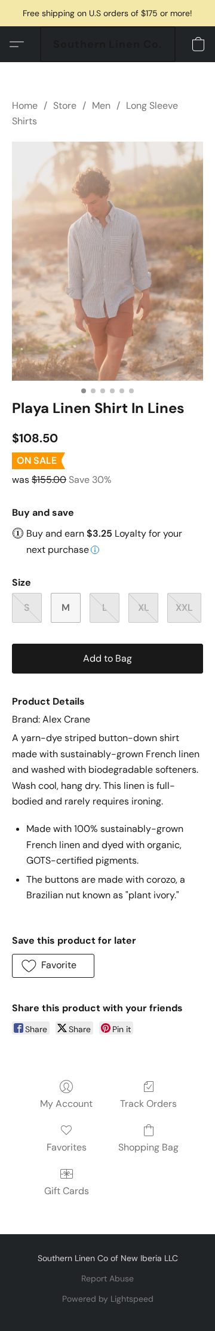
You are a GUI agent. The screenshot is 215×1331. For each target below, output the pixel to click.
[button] (108, 44)
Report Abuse (107, 1278)
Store (64, 105)
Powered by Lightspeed (107, 1298)
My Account (66, 1103)
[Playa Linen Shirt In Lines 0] (107, 261)
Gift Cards (66, 1191)
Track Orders (148, 1103)
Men (101, 105)
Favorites (67, 1147)
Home (25, 105)
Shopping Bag (148, 1147)
